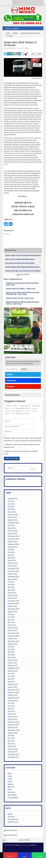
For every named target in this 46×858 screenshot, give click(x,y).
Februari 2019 (13, 717)
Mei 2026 (11, 507)
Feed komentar (13, 819)
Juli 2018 (11, 736)
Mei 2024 (11, 555)
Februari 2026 (13, 515)
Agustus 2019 (12, 700)
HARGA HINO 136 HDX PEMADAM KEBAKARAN (23, 255)
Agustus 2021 (12, 644)
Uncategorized (13, 798)
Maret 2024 (12, 560)
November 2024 (13, 539)
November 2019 (13, 692)
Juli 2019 (11, 703)
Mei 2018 (11, 741)
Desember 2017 (13, 754)
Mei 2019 (11, 709)
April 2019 (11, 711)
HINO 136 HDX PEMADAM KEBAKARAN (20, 259)
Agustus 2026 (12, 498)
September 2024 (13, 544)
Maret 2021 (12, 657)
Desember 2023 (13, 568)
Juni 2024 (11, 552)
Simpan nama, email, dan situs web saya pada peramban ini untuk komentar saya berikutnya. (23, 439)
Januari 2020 (12, 687)
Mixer (10, 790)
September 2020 (13, 668)
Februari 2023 (13, 595)
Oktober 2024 (12, 542)
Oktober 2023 (12, 574)
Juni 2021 (11, 649)
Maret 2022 (12, 625)
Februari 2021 (13, 660)
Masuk (10, 814)
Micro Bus (11, 787)
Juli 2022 (11, 614)
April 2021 (11, 655)
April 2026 (11, 509)
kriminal (10, 784)
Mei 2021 (11, 652)
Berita (15, 33)
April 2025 (11, 525)
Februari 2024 (13, 563)
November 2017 (13, 757)
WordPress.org (13, 822)
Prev (33, 54)
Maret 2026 (12, 512)
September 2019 (13, 698)
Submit (24, 369)
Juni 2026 (11, 504)
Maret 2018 (12, 746)
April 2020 (11, 682)
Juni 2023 (11, 585)
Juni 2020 (11, 676)
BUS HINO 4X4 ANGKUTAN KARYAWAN (19, 263)
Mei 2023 (11, 587)
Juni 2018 (11, 738)
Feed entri (11, 817)
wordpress (33, 845)
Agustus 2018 (12, 733)
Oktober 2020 (12, 665)
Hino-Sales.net (16, 845)
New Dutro (11, 792)
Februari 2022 (13, 628)
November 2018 (13, 725)
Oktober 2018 (12, 727)
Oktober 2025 (12, 520)
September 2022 (13, 609)
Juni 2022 (11, 617)
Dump (10, 781)
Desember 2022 (13, 601)
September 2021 (13, 641)
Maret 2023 (12, 593)
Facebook (11, 380)
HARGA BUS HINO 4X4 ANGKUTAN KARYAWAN (23, 271)
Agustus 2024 (12, 547)
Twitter (9, 374)
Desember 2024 (13, 536)
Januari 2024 (12, 566)
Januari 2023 (12, 598)
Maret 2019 (12, 714)
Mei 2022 (11, 620)
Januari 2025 (12, 533)
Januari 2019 (12, 719)
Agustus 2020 (12, 671)
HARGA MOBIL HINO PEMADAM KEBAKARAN (22, 267)
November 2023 (13, 571)
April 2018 (11, 744)
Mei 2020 (11, 679)
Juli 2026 (11, 501)
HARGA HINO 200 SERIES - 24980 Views (20, 289)
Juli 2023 (11, 582)
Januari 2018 (12, 752)
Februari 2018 (13, 749)
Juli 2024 (11, 550)
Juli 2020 (11, 674)
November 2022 (13, 603)
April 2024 (11, 558)
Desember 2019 (13, 690)
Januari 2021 (12, 663)
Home (8, 33)
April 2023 (11, 590)
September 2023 (13, 577)
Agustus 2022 (12, 612)
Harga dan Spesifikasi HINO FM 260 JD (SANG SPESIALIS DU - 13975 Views (22, 293)
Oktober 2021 (12, 639)
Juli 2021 (11, 647)
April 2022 (11, 622)
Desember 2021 (13, 633)
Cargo (10, 776)
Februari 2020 (13, 684)
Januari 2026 (12, 517)
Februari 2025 (13, 531)
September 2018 (13, 730)
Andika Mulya (11, 48)
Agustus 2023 (12, 579)
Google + (10, 386)
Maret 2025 (12, 528)
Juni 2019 (11, 706)
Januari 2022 (12, 630)
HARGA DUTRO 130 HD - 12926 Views (20, 298)
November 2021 (13, 636)
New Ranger (12, 795)
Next (39, 54)
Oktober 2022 (12, 606)
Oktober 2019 (12, 695)
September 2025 (13, 523)
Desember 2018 (13, 722)
